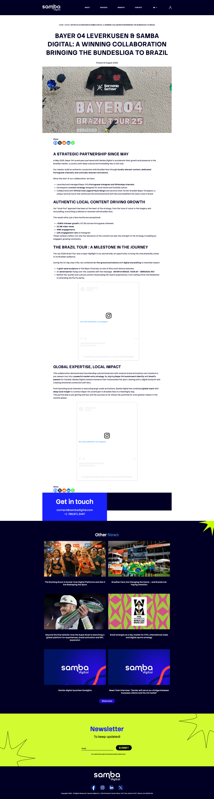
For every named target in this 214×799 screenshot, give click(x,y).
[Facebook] (55, 143)
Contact (138, 7)
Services (103, 7)
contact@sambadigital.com (75, 510)
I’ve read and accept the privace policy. (108, 754)
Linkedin (111, 787)
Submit (124, 747)
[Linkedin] (68, 143)
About (87, 7)
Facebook (93, 787)
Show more (107, 701)
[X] (60, 143)
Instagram (102, 787)
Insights (121, 7)
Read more (122, 754)
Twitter (120, 787)
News (67, 25)
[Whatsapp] (73, 143)
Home (61, 25)
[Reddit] (64, 143)
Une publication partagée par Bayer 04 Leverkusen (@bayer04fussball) (108, 357)
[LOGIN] (170, 7)
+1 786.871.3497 (74, 514)
